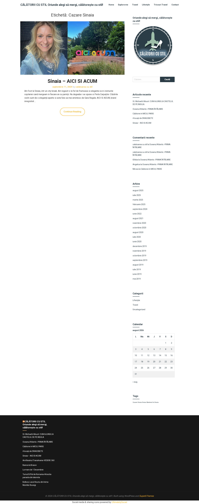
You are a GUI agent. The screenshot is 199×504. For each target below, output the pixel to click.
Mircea (135, 169)
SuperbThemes (146, 496)
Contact (175, 5)
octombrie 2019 (139, 255)
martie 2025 (138, 200)
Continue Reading (72, 111)
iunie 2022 (137, 214)
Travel (135, 5)
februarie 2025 (139, 204)
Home (111, 5)
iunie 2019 (137, 274)
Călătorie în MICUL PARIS (143, 114)
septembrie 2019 (140, 260)
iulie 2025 (137, 195)
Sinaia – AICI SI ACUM (72, 81)
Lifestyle (146, 5)
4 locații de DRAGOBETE (143, 118)
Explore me (123, 5)
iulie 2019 (137, 269)
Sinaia (144, 402)
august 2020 (138, 232)
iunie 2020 (137, 241)
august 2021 (138, 218)
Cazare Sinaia (137, 402)
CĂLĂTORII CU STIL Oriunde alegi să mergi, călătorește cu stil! (61, 4)
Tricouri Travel (160, 5)
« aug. (135, 382)
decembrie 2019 (140, 246)
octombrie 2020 (139, 228)
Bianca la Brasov (30, 465)
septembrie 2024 (140, 209)
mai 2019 (137, 279)
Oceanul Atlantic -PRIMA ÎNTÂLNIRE (148, 109)
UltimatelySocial (119, 502)
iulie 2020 (137, 237)
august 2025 (138, 190)
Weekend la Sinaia (152, 402)
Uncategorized (139, 309)
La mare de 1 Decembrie (33, 470)
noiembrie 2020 (139, 223)
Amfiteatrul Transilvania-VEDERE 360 (38, 460)
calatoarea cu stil (140, 144)
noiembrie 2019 (139, 251)
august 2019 (138, 265)
